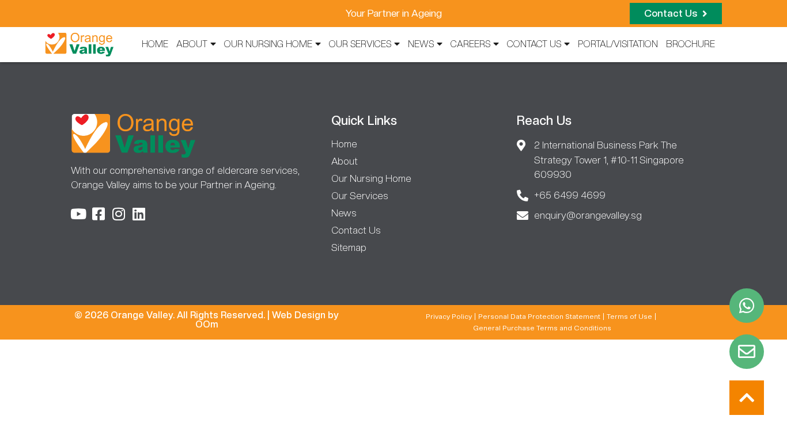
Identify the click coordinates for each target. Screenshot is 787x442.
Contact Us (534, 44)
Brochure (690, 44)
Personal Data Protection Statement (539, 317)
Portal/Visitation (618, 44)
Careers (470, 44)
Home (155, 44)
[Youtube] (78, 214)
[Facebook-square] (98, 214)
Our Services (360, 44)
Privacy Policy (449, 317)
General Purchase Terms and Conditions (542, 328)
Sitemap (348, 247)
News (421, 44)
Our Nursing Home (268, 44)
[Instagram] (118, 214)
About (191, 44)
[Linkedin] (138, 214)
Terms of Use (629, 317)
